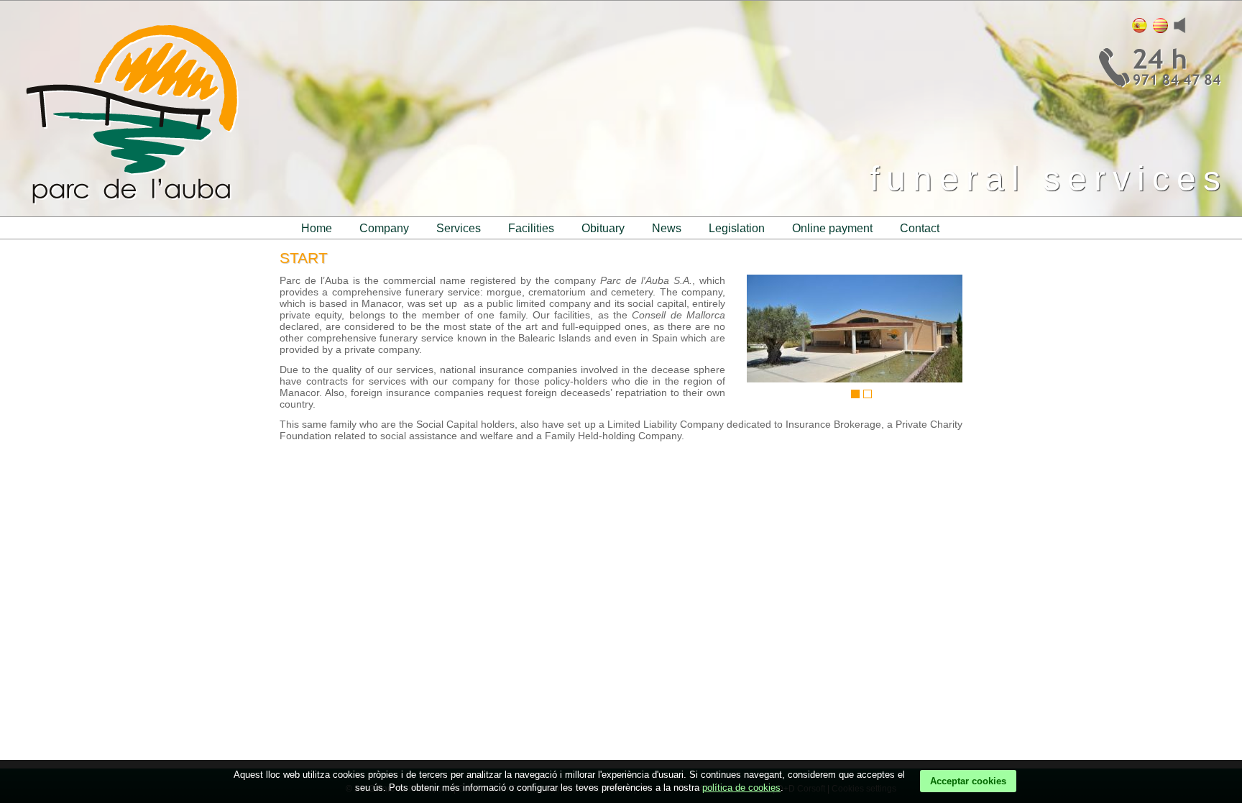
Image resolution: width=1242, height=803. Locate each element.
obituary (603, 228)
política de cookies (741, 787)
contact (919, 228)
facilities (531, 228)
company (384, 228)
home (316, 228)
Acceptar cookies (968, 781)
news (666, 228)
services (458, 228)
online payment (832, 228)
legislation (737, 228)
